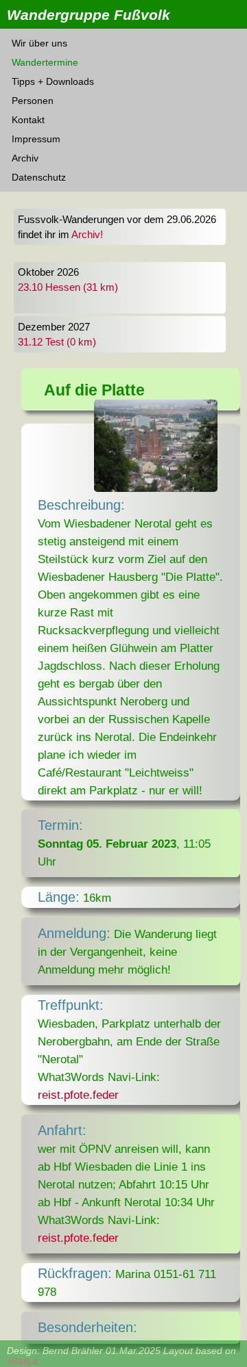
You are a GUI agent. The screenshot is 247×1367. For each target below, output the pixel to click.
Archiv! (87, 234)
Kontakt (28, 119)
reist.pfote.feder (78, 1095)
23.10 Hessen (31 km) (68, 287)
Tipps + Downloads (53, 81)
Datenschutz (39, 177)
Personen (33, 100)
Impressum (36, 138)
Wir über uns (39, 43)
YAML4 (22, 1361)
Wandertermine (45, 62)
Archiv (25, 158)
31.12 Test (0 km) (57, 342)
